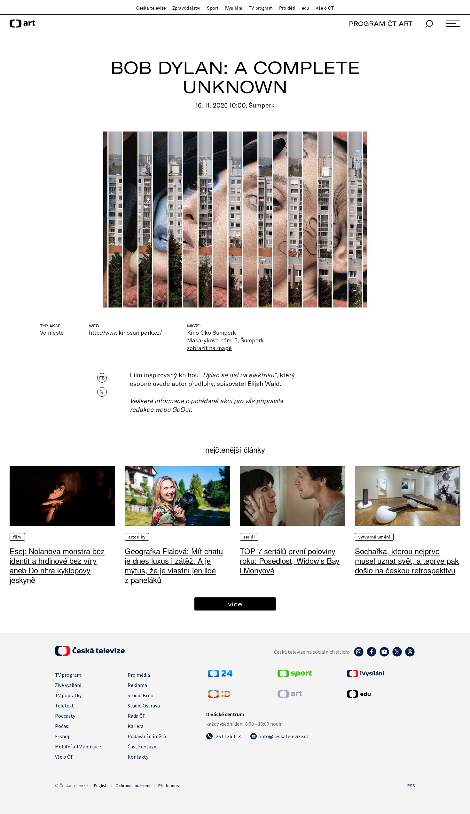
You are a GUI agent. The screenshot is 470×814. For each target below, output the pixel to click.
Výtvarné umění (374, 537)
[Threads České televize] (410, 655)
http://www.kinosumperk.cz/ (125, 332)
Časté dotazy (142, 746)
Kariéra (136, 726)
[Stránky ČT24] (220, 675)
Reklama (137, 685)
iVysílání (233, 8)
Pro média (139, 675)
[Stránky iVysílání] (380, 673)
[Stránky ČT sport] (295, 675)
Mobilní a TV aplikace (78, 746)
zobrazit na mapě (209, 347)
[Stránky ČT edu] (380, 694)
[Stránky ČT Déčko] (219, 696)
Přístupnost (169, 785)
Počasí (62, 726)
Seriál (249, 537)
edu (305, 8)
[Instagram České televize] (359, 655)
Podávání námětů (147, 736)
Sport (212, 8)
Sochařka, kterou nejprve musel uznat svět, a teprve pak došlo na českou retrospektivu (407, 560)
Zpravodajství (186, 8)
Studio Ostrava (144, 705)
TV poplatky (68, 695)
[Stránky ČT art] (290, 696)
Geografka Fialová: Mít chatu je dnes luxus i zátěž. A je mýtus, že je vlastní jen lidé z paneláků (174, 565)
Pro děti (287, 8)
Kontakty (138, 757)
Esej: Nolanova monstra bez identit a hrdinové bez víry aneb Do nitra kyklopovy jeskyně (57, 565)
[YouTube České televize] (384, 655)
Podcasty (65, 716)
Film (17, 537)
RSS (411, 785)
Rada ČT (136, 716)
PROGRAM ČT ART (380, 24)
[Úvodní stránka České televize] (90, 654)
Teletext (64, 705)
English (100, 785)
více (235, 604)
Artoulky (136, 537)
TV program (260, 8)
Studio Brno (140, 695)
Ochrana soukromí (132, 785)
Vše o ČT (325, 8)
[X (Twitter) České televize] (397, 655)
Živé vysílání (68, 685)
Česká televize (151, 8)
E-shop (63, 736)
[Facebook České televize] (371, 655)
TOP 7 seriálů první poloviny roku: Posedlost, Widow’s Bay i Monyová (290, 560)
